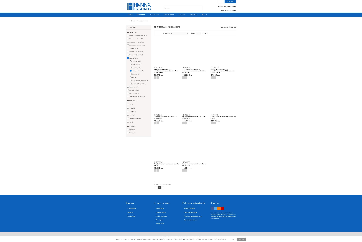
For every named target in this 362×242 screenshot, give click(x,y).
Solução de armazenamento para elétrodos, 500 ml (223, 117)
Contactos (130, 212)
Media (204, 14)
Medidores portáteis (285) (136, 42)
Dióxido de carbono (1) (136, 118)
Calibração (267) (137, 64)
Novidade (132, 129)
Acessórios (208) (134, 90)
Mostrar (193, 33)
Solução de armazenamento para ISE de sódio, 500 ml (165, 117)
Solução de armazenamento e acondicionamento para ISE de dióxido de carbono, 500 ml (223, 71)
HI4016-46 (186, 115)
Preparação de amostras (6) (140, 80)
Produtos (141, 14)
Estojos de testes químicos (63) (138, 35)
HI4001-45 (158, 68)
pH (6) (131, 104)
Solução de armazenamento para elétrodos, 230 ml (166, 164)
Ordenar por (166, 33)
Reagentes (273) (133, 87)
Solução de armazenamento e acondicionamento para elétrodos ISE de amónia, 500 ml (166, 71)
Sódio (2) (132, 108)
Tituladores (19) (133, 48)
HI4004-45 (186, 68)
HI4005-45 (215, 68)
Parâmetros (154, 14)
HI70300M (158, 162)
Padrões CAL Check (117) (139, 84)
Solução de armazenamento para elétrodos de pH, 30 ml (194, 164)
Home (130, 14)
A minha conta (160, 208)
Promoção (132, 133)
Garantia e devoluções (190, 220)
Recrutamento (131, 216)
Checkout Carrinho (222, 1)
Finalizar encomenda (161, 216)
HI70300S (186, 162)
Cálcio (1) (132, 115)
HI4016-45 (158, 115)
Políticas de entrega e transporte (193, 216)
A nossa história (132, 208)
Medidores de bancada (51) (137, 45)
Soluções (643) (133, 58)
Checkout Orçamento (219, 1)
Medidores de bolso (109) (136, 39)
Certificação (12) (134, 93)
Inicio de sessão (160, 223)
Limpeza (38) (135, 74)
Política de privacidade (190, 212)
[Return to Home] (126, 21)
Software (193, 14)
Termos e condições (189, 208)
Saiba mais (241, 239)
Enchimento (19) (136, 67)
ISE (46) (134, 77)
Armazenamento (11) (138, 71)
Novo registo (159, 220)
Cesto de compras (161, 212)
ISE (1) (131, 122)
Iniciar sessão (230, 1)
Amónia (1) (133, 111)
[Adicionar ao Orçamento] (158, 77)
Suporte (182, 14)
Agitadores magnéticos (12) (137, 96)
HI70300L (214, 115)
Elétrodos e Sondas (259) (136, 55)
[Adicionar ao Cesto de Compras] (155, 77)
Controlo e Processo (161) (136, 51)
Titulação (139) (136, 61)
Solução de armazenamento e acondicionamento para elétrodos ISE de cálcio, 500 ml (194, 71)
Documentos (169, 14)
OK (233, 239)
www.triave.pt (216, 218)
